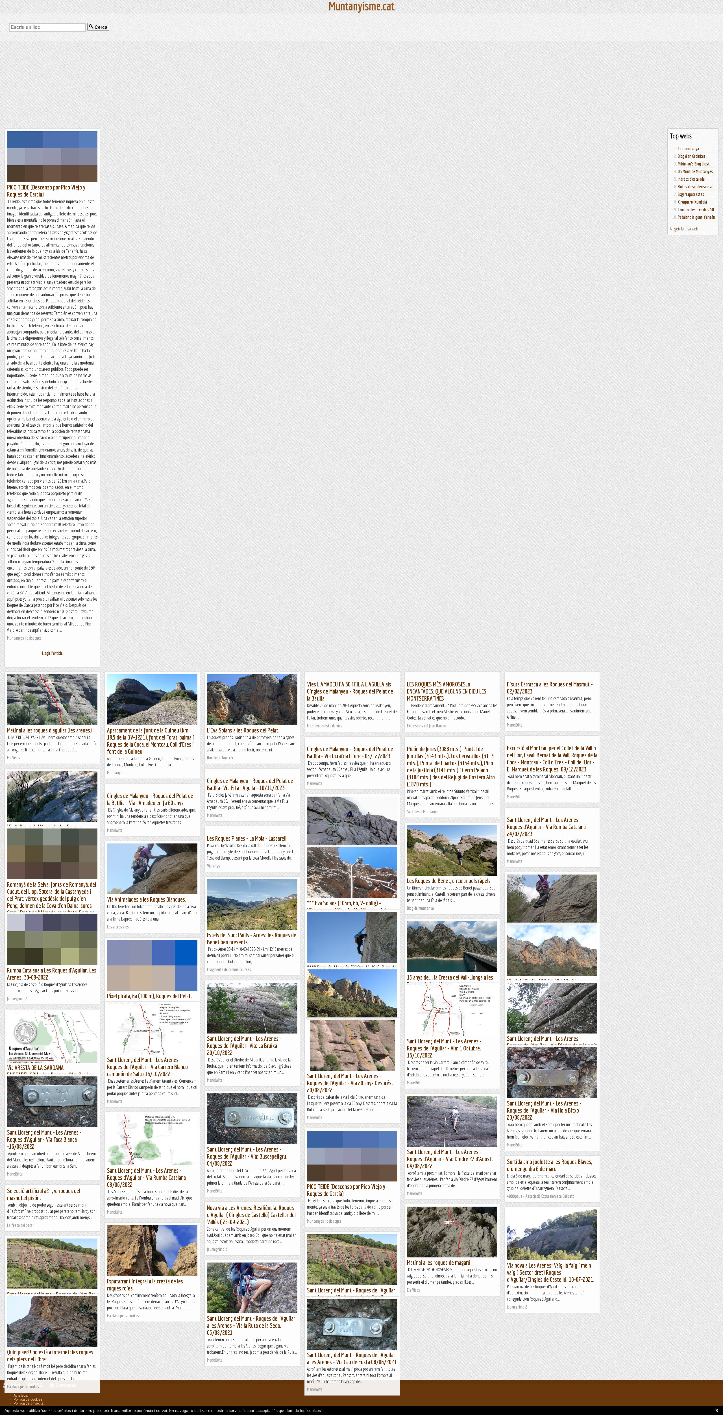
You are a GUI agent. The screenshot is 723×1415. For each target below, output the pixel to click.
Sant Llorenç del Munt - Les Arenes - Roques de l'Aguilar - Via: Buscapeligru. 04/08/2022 (247, 1156)
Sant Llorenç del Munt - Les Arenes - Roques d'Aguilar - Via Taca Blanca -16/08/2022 (44, 1139)
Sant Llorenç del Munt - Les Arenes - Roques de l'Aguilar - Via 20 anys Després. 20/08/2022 (350, 1082)
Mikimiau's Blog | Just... (695, 163)
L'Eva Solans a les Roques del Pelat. (243, 730)
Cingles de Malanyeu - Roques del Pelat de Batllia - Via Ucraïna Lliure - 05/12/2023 (350, 752)
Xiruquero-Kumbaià (692, 201)
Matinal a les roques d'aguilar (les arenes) (49, 730)
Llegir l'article (52, 653)
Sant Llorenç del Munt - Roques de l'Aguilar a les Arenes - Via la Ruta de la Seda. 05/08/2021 (251, 1325)
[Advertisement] (361, 84)
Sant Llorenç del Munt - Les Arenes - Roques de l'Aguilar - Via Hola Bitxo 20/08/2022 (544, 1110)
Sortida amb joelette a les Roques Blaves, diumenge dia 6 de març (549, 1165)
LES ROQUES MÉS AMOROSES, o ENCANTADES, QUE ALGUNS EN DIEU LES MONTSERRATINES (446, 691)
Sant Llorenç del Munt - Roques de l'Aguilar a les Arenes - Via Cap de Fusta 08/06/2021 (352, 1358)
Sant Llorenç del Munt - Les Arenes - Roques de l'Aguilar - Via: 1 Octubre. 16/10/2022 (444, 1048)
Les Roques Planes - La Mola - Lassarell (246, 838)
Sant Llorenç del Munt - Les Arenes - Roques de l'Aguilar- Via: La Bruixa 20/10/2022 (244, 1045)
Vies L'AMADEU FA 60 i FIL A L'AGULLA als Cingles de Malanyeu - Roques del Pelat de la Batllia (350, 691)
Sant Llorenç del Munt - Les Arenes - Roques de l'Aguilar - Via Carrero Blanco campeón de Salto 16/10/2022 (147, 1066)
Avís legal (21, 1395)
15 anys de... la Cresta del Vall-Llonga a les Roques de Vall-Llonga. (450, 981)
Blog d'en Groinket (691, 156)
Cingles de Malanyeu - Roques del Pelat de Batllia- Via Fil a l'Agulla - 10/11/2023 (250, 784)
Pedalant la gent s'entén (696, 217)
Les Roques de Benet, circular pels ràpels (449, 880)
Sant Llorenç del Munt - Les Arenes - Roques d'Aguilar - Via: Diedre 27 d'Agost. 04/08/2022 (450, 1158)
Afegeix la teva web (684, 229)
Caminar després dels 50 (696, 209)
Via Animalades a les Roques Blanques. (146, 899)
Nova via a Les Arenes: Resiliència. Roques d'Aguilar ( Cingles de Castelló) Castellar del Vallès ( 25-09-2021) (251, 1214)
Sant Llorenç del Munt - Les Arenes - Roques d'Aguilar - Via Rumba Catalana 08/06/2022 (146, 1177)
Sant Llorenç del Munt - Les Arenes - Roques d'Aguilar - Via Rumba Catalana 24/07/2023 (546, 826)
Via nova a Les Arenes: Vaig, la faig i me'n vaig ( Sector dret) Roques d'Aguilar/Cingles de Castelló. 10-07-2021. (550, 1272)
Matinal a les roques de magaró (438, 1262)
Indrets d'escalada (691, 179)
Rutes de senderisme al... (696, 186)
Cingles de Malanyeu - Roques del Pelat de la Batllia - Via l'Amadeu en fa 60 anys (150, 799)
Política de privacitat (29, 1403)
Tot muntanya (688, 148)
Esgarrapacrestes (691, 194)
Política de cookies (28, 1399)
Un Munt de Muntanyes (695, 171)
